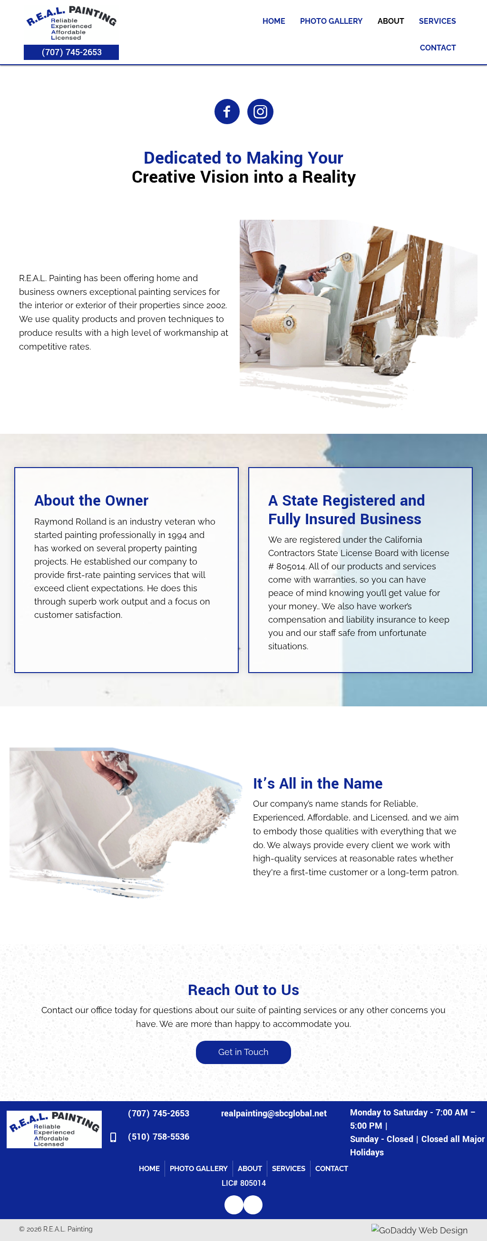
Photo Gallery (331, 21)
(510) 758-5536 (158, 1137)
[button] (71, 52)
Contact (438, 47)
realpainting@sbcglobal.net (274, 1113)
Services (437, 21)
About (391, 21)
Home (274, 21)
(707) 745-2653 (158, 1113)
